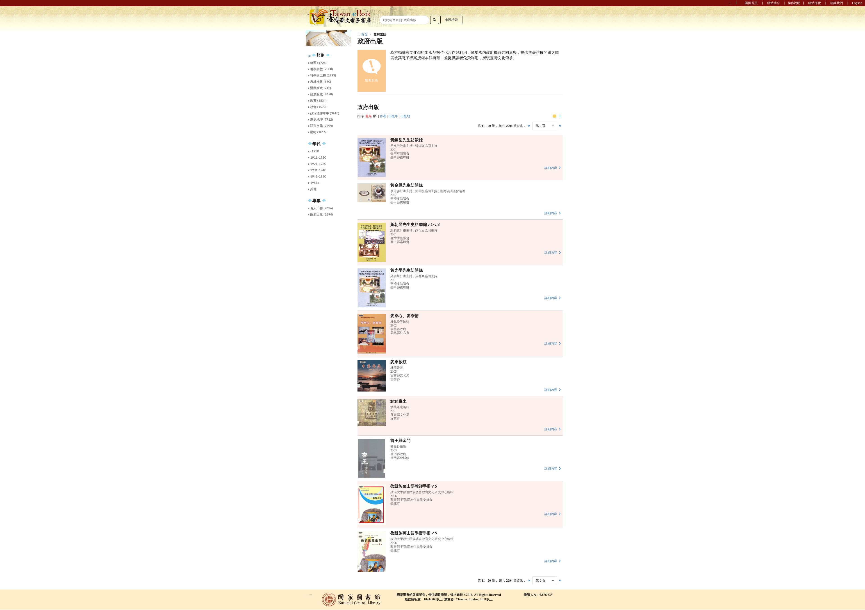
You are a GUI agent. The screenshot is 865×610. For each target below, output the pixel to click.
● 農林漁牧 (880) (319, 81)
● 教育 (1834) (317, 100)
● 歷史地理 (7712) (320, 119)
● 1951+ (314, 183)
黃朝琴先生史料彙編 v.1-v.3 (414, 224)
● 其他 (312, 189)
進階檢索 (451, 20)
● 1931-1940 (317, 170)
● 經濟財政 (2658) (320, 94)
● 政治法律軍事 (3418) (323, 113)
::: (309, 55)
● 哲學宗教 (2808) (320, 69)
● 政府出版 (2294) (320, 214)
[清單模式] (560, 116)
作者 (383, 116)
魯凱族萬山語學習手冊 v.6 (413, 533)
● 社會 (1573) (317, 107)
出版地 (405, 116)
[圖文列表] (555, 116)
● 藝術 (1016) (317, 132)
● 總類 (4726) (317, 63)
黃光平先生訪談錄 (406, 270)
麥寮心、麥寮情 (404, 315)
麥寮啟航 (398, 361)
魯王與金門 (400, 440)
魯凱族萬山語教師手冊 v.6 (413, 486)
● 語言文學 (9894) (320, 126)
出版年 (393, 116)
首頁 (364, 34)
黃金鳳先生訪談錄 (406, 185)
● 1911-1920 (317, 157)
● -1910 (313, 151)
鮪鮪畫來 (398, 401)
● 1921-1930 (317, 164)
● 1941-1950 (317, 176)
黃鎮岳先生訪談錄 (406, 139)
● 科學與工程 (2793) (322, 75)
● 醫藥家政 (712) (319, 88)
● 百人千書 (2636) (320, 208)
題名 (369, 116)
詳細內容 (551, 168)
